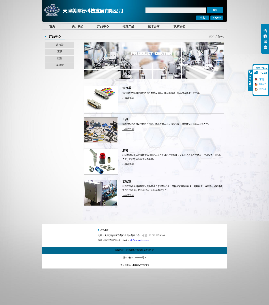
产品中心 (103, 26)
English (217, 17)
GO (215, 10)
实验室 (60, 65)
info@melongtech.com (139, 240)
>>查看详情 (128, 98)
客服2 (262, 84)
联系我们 (179, 26)
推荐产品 (128, 26)
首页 (52, 26)
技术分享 (154, 26)
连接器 (60, 44)
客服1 (262, 79)
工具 (59, 51)
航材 (59, 58)
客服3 (262, 89)
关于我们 (77, 26)
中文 (202, 17)
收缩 (250, 80)
